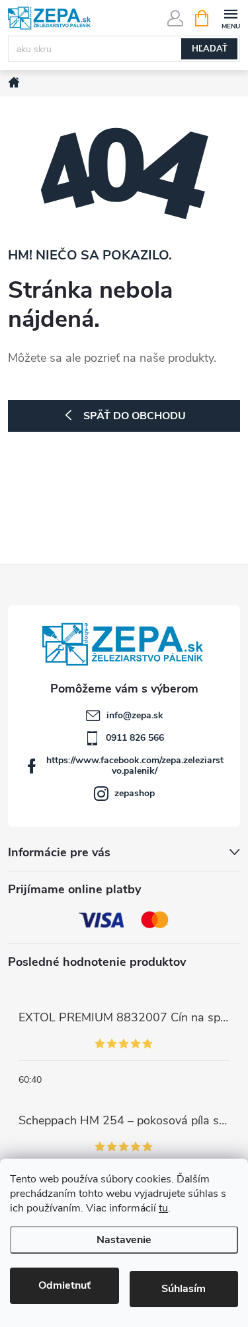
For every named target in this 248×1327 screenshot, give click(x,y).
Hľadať (209, 49)
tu (163, 1208)
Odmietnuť (64, 1285)
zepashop (134, 793)
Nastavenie (124, 1240)
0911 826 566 (135, 738)
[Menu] (230, 17)
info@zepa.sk (134, 715)
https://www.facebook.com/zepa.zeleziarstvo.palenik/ (135, 765)
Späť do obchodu (134, 416)
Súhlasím (183, 1288)
